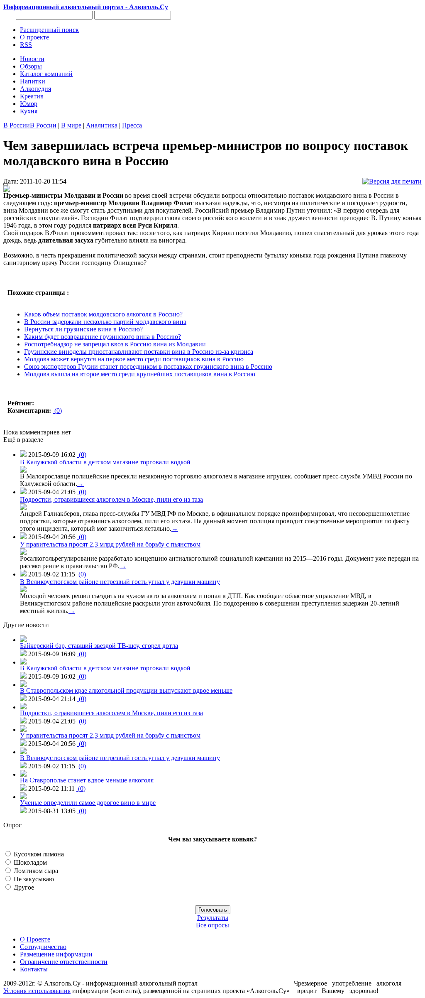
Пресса (132, 125)
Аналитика (101, 125)
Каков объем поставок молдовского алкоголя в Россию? (103, 314)
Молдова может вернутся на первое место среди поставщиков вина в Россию (134, 359)
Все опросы (212, 925)
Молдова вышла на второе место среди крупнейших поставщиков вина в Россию (139, 374)
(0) (57, 410)
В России (16, 125)
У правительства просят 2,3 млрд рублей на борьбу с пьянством (110, 544)
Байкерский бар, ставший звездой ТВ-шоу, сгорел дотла (99, 645)
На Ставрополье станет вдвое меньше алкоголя (87, 780)
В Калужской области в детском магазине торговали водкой (105, 462)
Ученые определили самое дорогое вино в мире (88, 802)
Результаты (212, 917)
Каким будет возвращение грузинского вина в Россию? (102, 336)
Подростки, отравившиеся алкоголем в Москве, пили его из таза (111, 499)
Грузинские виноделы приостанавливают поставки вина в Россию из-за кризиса (138, 351)
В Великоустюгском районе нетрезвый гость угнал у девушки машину (120, 581)
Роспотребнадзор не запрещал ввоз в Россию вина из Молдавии (115, 344)
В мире (71, 125)
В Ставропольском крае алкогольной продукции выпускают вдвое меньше (126, 690)
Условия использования (37, 990)
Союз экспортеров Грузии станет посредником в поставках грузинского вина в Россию (148, 366)
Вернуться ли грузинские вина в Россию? (83, 329)
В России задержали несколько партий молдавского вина (105, 321)
